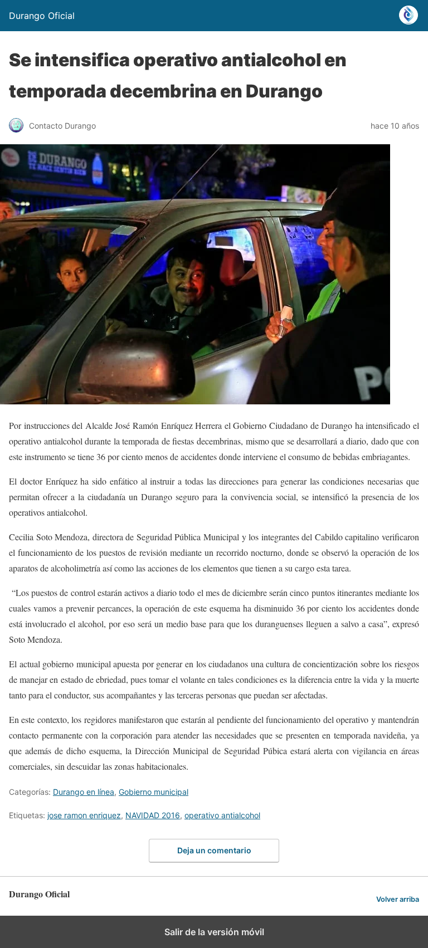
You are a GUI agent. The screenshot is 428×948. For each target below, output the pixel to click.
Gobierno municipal (153, 791)
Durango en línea (83, 791)
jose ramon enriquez (84, 815)
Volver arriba (397, 899)
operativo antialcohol (222, 815)
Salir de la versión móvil (214, 931)
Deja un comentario (214, 850)
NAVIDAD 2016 (152, 815)
